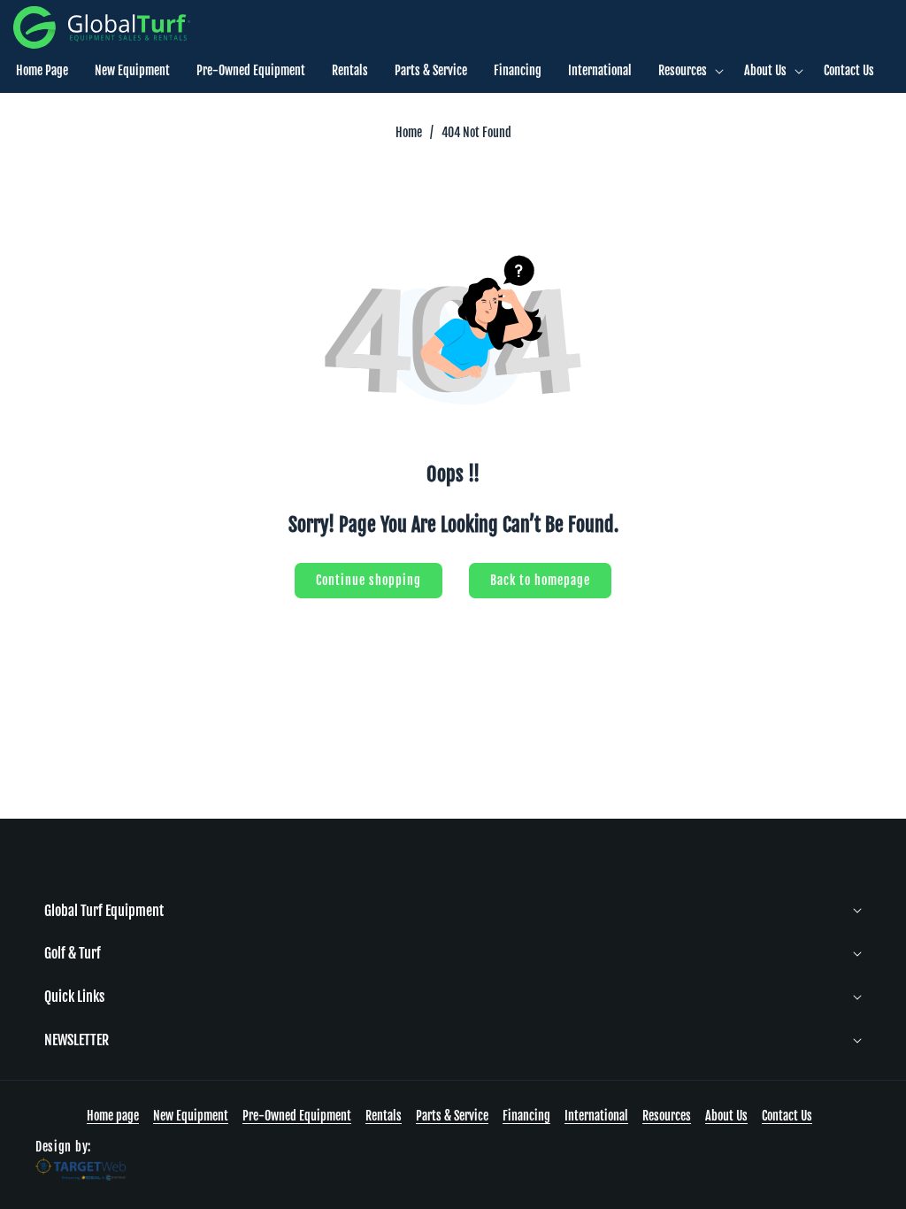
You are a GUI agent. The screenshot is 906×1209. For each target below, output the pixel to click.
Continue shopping (368, 580)
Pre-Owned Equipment (296, 1115)
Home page (113, 1115)
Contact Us (787, 1115)
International (596, 1115)
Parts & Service (452, 1115)
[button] (688, 71)
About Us (726, 1115)
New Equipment (190, 1115)
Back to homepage (540, 580)
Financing (526, 1115)
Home (408, 132)
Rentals (383, 1115)
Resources (666, 1115)
